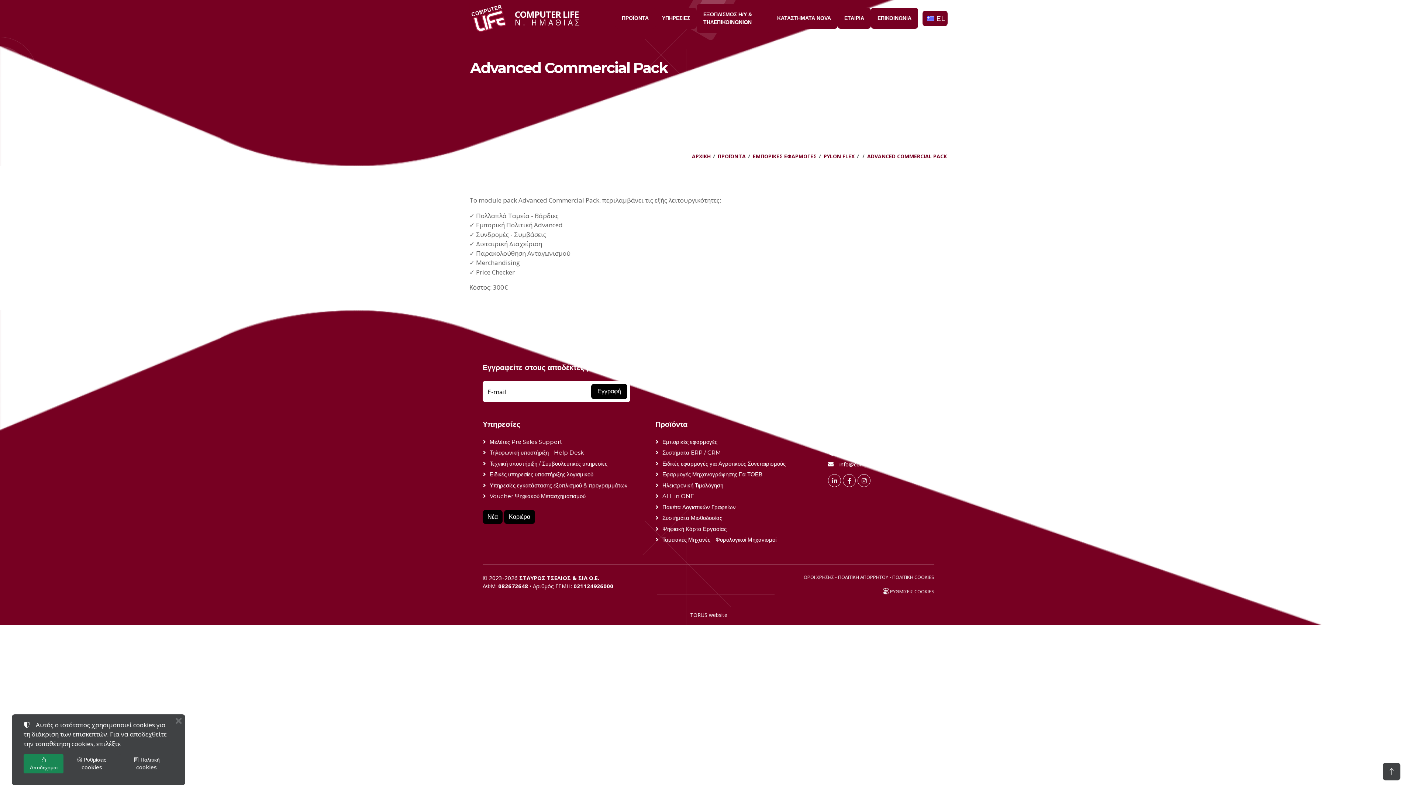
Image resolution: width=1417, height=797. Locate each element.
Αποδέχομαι (44, 767)
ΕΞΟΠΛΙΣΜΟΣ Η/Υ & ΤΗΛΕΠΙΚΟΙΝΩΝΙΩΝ (727, 18)
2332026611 (856, 452)
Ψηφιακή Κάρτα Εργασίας (694, 528)
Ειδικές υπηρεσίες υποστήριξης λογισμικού (541, 474)
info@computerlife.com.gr (871, 464)
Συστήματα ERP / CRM (691, 452)
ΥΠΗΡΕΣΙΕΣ (676, 18)
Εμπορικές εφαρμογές (689, 441)
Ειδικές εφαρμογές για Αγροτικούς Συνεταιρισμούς (724, 463)
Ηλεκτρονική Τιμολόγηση (692, 485)
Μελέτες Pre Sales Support (526, 441)
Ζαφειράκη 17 (855, 441)
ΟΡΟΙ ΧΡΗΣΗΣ (819, 577)
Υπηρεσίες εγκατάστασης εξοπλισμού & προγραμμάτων (559, 485)
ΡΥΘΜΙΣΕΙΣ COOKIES (911, 591)
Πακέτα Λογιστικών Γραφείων (699, 507)
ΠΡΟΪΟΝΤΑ (635, 18)
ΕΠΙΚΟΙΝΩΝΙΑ (894, 18)
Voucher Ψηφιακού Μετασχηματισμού (538, 496)
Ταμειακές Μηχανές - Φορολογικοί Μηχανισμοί (719, 539)
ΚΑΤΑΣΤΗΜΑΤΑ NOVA (804, 18)
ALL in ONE (678, 496)
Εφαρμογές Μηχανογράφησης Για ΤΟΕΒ (712, 474)
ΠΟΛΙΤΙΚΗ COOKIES (913, 577)
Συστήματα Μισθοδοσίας (692, 517)
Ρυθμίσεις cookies (94, 763)
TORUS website (708, 614)
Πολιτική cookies (148, 763)
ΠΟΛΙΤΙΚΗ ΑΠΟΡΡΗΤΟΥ (863, 577)
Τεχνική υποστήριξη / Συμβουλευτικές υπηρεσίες (548, 463)
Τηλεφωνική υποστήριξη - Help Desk (537, 452)
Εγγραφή (609, 391)
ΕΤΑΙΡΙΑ (854, 18)
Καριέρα (519, 516)
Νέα (492, 516)
